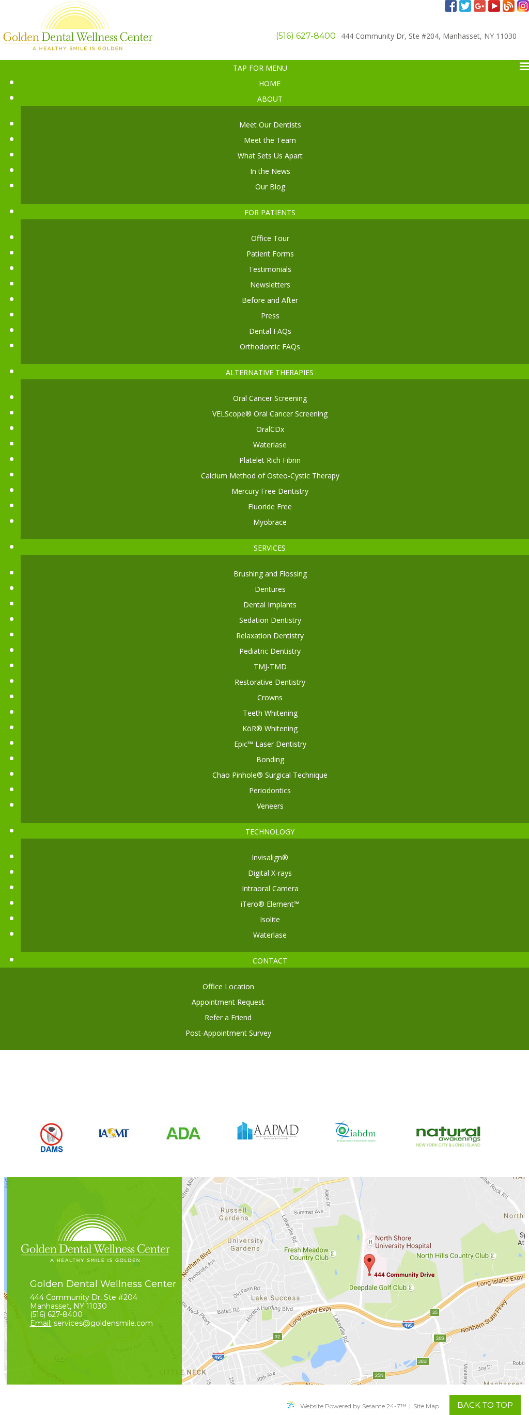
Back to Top (485, 1405)
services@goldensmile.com (103, 1323)
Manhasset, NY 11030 (429, 36)
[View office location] (264, 1281)
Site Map (426, 1406)
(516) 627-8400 (306, 36)
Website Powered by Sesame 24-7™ (353, 1406)
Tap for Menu (260, 68)
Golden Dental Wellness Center (103, 1284)
